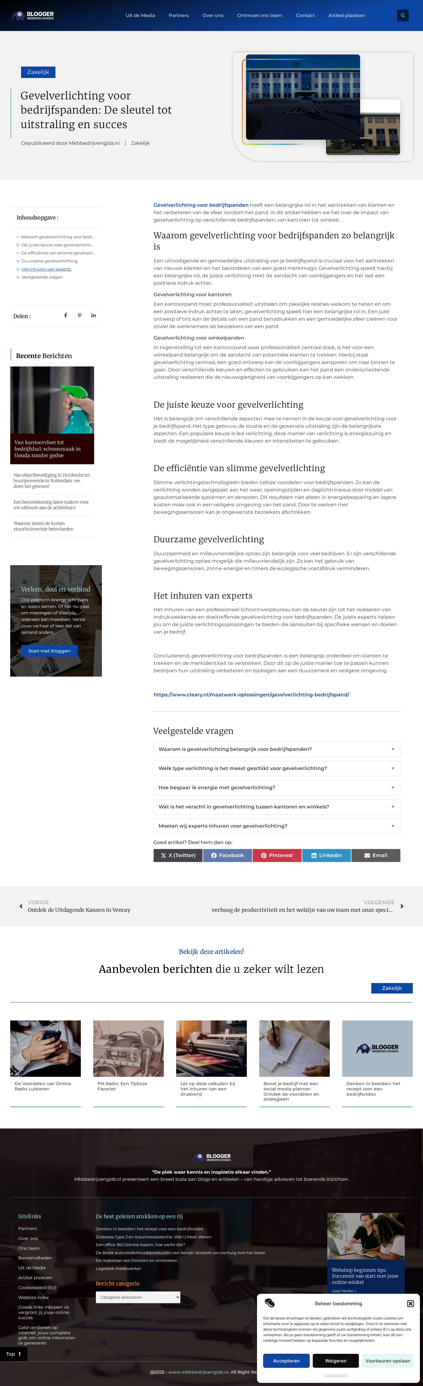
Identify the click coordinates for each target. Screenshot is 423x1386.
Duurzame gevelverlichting (50, 260)
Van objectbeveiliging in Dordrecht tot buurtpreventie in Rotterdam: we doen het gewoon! (52, 480)
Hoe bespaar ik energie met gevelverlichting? (277, 787)
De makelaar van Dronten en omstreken (136, 1260)
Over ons (213, 15)
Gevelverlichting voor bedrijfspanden (201, 205)
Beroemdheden (35, 1258)
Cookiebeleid (335, 1375)
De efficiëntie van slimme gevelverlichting (58, 252)
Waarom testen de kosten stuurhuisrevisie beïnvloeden (43, 526)
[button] (411, 1304)
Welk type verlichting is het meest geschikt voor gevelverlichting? (277, 768)
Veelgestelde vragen (42, 277)
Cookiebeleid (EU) (37, 1287)
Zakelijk (38, 72)
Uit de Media (140, 15)
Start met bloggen (49, 651)
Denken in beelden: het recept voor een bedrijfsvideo (373, 1089)
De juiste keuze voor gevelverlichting (59, 244)
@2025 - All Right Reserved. (211, 1372)
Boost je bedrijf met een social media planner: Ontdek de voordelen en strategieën (291, 1091)
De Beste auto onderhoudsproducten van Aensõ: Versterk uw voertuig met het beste (180, 1252)
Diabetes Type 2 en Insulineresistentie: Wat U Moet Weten (154, 1236)
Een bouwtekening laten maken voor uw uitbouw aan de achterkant (51, 504)
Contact (305, 15)
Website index (33, 1297)
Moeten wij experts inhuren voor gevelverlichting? (277, 826)
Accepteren (286, 1361)
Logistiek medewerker (118, 1268)
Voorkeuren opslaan (387, 1361)
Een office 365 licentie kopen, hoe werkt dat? (140, 1244)
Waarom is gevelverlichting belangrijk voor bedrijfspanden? (277, 749)
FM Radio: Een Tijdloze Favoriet (122, 1086)
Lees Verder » (344, 1291)
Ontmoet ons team (259, 15)
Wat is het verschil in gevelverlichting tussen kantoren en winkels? (277, 807)
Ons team (29, 1248)
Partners (179, 15)
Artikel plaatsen (347, 15)
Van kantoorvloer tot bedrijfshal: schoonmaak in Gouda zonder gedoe (48, 448)
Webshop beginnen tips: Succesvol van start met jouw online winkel (365, 1276)
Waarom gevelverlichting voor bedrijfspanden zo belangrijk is (58, 236)
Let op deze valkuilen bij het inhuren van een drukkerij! (208, 1089)
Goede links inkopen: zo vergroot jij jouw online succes (43, 1312)
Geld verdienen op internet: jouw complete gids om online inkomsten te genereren (46, 1335)
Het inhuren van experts (47, 268)
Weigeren (336, 1361)
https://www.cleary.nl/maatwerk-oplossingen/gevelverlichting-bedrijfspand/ (251, 695)
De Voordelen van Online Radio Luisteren (43, 1086)
